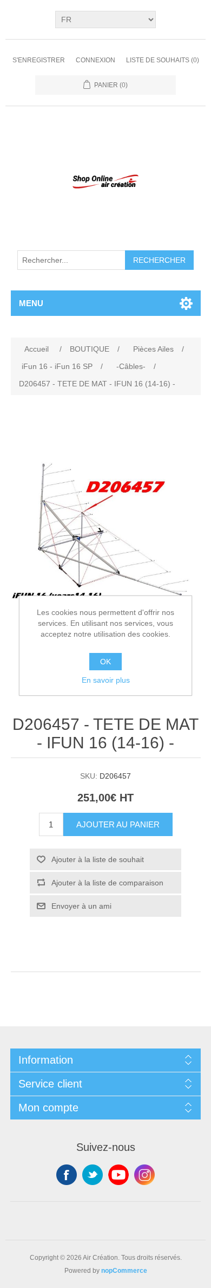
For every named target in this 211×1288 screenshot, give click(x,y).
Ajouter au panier (118, 824)
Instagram (144, 1174)
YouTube (118, 1174)
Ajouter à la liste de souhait (97, 859)
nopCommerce (124, 1270)
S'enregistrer (38, 60)
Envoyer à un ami (81, 906)
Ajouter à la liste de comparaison (107, 882)
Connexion (95, 60)
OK (105, 661)
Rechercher (159, 260)
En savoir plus (106, 680)
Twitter (92, 1174)
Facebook (66, 1174)
